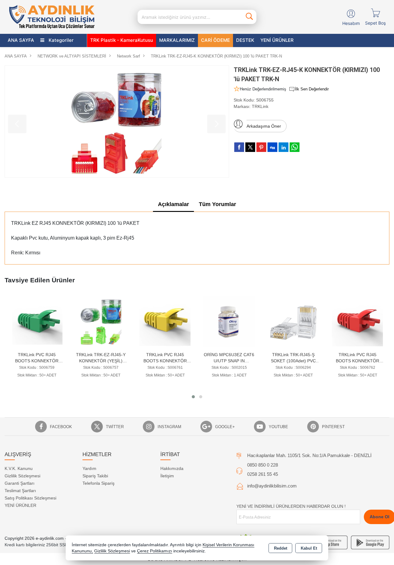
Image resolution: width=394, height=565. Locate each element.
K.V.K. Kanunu (19, 468)
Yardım (89, 468)
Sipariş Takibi (95, 475)
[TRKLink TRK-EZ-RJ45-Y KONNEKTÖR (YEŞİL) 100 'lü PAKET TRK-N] (36, 321)
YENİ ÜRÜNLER (20, 505)
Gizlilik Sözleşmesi (22, 475)
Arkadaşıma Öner (264, 126)
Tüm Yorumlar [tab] (217, 204)
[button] (193, 397)
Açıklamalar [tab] (173, 204)
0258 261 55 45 (262, 474)
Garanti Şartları (19, 483)
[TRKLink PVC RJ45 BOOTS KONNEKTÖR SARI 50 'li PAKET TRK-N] (101, 321)
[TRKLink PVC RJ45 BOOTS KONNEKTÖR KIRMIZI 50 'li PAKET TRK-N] (293, 321)
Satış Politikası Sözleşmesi (30, 497)
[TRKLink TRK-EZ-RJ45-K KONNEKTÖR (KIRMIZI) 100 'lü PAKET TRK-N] (117, 121)
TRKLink (260, 106)
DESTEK (245, 40)
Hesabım (351, 23)
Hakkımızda (171, 468)
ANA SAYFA (21, 40)
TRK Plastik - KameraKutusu (121, 40)
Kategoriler (60, 40)
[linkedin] (283, 147)
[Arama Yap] (249, 17)
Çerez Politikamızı (154, 551)
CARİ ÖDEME (215, 40)
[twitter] (250, 147)
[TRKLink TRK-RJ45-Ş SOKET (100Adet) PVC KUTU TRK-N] (229, 321)
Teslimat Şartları (20, 490)
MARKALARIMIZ (177, 40)
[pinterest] (261, 147)
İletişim (167, 475)
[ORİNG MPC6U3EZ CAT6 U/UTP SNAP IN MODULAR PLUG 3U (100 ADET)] (165, 321)
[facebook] (239, 147)
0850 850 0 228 (262, 465)
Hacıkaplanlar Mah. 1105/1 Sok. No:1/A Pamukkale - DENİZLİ (309, 455)
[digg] (272, 147)
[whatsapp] (295, 147)
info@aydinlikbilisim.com (272, 485)
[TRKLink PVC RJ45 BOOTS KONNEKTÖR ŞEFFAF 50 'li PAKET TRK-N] (357, 321)
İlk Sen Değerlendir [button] (312, 89)
